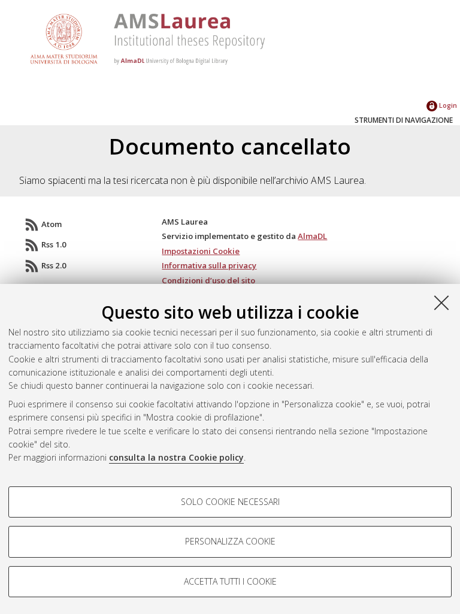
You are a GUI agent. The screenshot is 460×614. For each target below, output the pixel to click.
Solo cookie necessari (230, 501)
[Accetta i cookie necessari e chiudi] (441, 302)
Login (447, 105)
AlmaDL (312, 236)
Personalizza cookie (230, 541)
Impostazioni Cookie (201, 251)
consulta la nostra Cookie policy (176, 457)
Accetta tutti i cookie (230, 581)
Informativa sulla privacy (209, 265)
